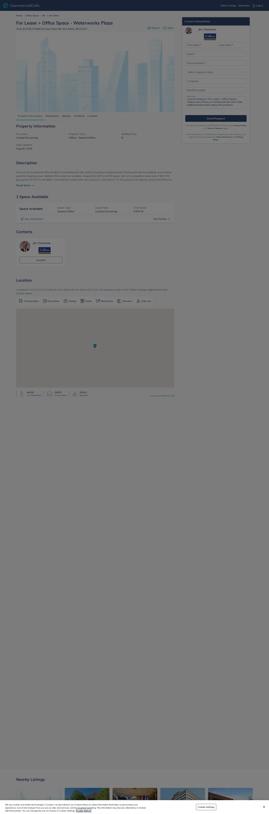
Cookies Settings (206, 807)
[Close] (264, 806)
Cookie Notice (84, 810)
